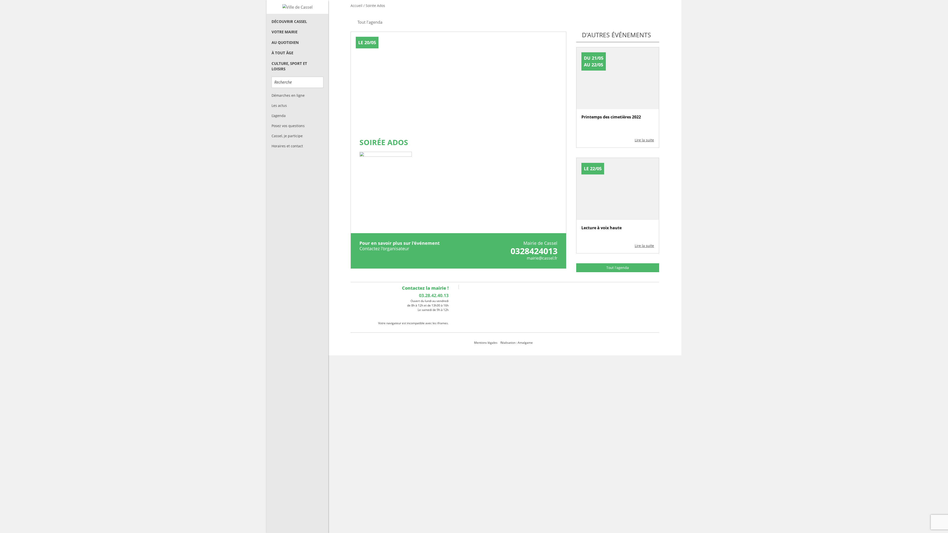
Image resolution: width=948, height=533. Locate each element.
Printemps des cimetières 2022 (611, 117)
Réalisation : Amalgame (516, 343)
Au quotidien (285, 42)
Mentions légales (485, 343)
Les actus (279, 105)
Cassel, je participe (287, 135)
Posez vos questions (288, 125)
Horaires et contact (287, 146)
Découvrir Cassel (289, 21)
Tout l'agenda (617, 267)
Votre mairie (284, 31)
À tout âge (282, 52)
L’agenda (279, 115)
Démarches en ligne (288, 95)
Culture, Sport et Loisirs (289, 66)
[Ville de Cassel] (297, 7)
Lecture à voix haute (601, 227)
